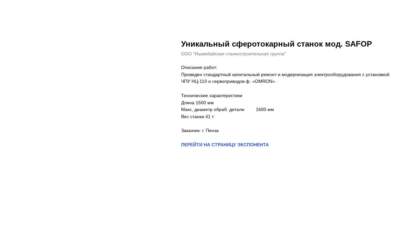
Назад (18, 9)
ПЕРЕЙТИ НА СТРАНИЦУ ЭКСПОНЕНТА (225, 144)
